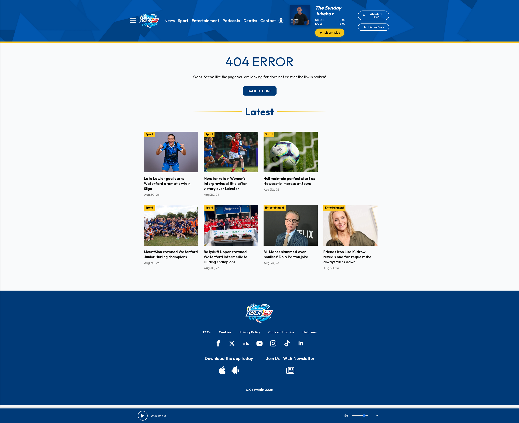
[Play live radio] (143, 416)
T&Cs (207, 332)
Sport (183, 20)
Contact (268, 20)
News (169, 20)
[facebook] (218, 343)
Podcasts (231, 20)
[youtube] (259, 343)
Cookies (225, 332)
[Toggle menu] (133, 20)
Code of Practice (281, 332)
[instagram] (273, 343)
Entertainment (205, 20)
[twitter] (232, 343)
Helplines (309, 332)
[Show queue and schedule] (377, 416)
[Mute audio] (345, 415)
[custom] (245, 343)
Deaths (250, 20)
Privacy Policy (249, 332)
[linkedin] (301, 343)
